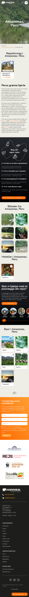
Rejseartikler (5, 559)
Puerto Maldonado (14, 121)
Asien (3, 531)
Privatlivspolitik (14, 589)
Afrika (3, 536)
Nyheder (4, 561)
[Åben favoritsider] (22, 2)
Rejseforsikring (6, 572)
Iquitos (5, 127)
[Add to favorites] (11, 62)
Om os (4, 554)
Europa (4, 528)
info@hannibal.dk (10, 498)
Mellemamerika (6, 546)
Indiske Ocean (6, 539)
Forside (3, 47)
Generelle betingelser (8, 569)
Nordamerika (5, 541)
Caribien (4, 533)
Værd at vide (5, 556)
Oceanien (4, 544)
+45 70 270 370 (9, 494)
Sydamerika (8, 47)
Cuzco (4, 121)
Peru (13, 47)
